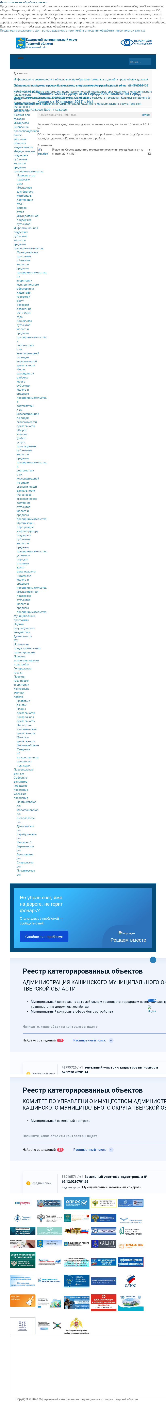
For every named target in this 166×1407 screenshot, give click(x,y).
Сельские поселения (21, 796)
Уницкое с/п (24, 842)
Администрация (24, 102)
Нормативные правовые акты (26, 179)
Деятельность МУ (23, 638)
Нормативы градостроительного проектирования (24, 648)
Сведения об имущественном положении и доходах (27, 757)
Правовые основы (23, 703)
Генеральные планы (23, 670)
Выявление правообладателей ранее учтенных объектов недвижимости (24, 137)
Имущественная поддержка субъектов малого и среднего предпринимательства (24, 161)
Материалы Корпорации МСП (25, 199)
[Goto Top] (153, 960)
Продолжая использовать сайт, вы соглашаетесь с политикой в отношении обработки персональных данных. (73, 30)
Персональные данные (24, 771)
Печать (146, 114)
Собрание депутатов (20, 779)
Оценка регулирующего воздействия (24, 628)
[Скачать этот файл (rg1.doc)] (40, 149)
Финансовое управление (22, 108)
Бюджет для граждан (22, 117)
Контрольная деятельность (26, 719)
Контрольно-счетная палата (22, 692)
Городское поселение (21, 787)
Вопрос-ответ (22, 210)
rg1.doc (43, 153)
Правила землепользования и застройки (24, 660)
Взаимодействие (28, 745)
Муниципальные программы (24, 618)
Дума (17, 98)
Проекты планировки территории (21, 680)
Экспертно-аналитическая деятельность (27, 729)
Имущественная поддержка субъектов (27, 220)
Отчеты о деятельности (26, 739)
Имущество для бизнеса (25, 189)
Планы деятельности (26, 711)
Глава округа (22, 94)
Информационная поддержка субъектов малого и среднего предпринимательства (24, 238)
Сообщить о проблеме (44, 936)
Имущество (21, 123)
